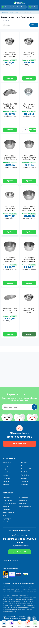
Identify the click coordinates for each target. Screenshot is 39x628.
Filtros (33, 25)
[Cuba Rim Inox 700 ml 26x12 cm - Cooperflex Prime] (10, 92)
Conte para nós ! (19, 443)
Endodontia (24, 484)
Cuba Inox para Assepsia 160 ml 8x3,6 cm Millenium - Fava (29, 260)
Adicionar (32, 129)
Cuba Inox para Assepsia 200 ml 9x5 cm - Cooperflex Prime (29, 311)
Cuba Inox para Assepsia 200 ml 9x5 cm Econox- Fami (10, 157)
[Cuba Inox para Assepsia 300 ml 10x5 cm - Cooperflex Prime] (29, 41)
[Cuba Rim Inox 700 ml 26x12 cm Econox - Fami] (10, 297)
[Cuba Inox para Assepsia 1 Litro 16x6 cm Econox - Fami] (10, 195)
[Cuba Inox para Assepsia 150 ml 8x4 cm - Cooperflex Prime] (10, 41)
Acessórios (24, 463)
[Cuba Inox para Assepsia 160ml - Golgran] (29, 92)
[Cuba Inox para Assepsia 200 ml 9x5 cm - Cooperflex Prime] (29, 297)
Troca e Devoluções (9, 503)
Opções (10, 78)
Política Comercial (25, 506)
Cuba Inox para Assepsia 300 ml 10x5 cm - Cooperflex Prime (29, 55)
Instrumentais (14, 12)
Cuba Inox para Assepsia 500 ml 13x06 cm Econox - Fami (29, 208)
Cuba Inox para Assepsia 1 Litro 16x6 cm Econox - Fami (10, 208)
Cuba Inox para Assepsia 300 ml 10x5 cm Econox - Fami (10, 260)
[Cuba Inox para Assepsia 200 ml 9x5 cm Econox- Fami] (10, 143)
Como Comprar (8, 500)
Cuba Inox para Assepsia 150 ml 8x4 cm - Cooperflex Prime (10, 55)
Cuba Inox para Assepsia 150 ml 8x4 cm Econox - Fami (29, 157)
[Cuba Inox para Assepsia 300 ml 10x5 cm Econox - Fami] (10, 246)
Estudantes (23, 503)
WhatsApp (21, 552)
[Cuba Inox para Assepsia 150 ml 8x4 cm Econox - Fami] (29, 143)
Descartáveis (7, 472)
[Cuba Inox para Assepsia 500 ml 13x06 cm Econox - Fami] (29, 195)
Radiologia (6, 481)
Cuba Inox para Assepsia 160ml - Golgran (29, 106)
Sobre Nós (6, 497)
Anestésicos (25, 475)
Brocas (23, 466)
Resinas (5, 475)
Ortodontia (24, 472)
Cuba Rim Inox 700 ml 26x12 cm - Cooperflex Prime (10, 106)
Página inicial (4, 12)
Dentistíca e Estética (27, 469)
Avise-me (29, 334)
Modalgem (6, 478)
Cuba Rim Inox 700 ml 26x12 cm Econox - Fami (10, 311)
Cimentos (6, 484)
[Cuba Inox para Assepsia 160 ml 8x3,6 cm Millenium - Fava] (29, 246)
